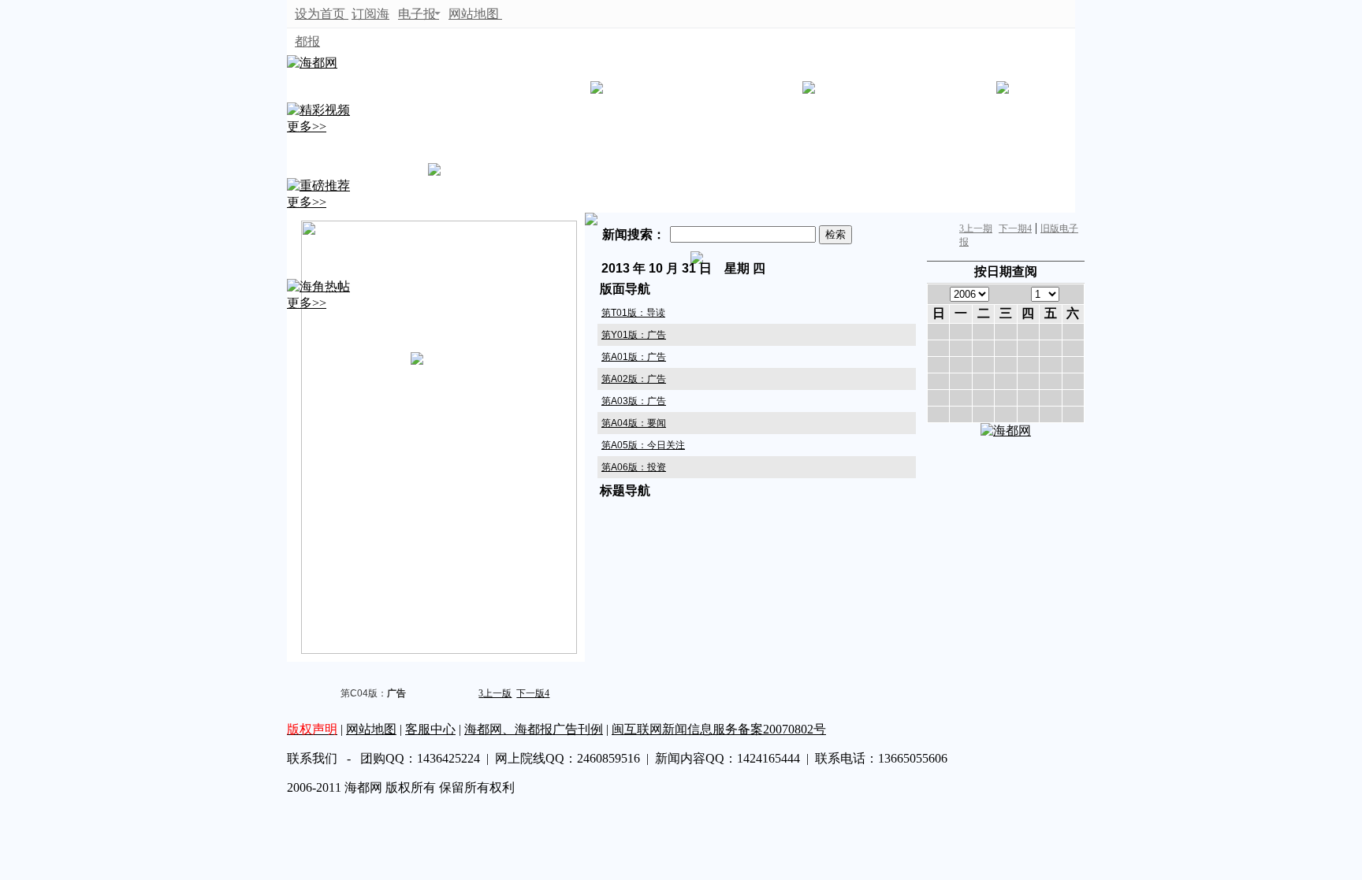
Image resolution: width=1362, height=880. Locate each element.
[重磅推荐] (318, 185)
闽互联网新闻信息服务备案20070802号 (719, 729)
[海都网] (312, 62)
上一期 (975, 228)
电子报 (417, 13)
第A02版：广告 (633, 378)
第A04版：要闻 (633, 423)
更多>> (306, 126)
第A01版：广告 (633, 356)
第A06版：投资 (633, 467)
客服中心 (430, 729)
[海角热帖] (318, 286)
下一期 (1015, 228)
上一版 (495, 693)
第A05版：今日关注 (643, 445)
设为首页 (321, 13)
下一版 (532, 693)
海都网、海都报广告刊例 (533, 729)
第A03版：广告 (633, 401)
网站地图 (475, 13)
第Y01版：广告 (633, 334)
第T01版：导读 (633, 312)
